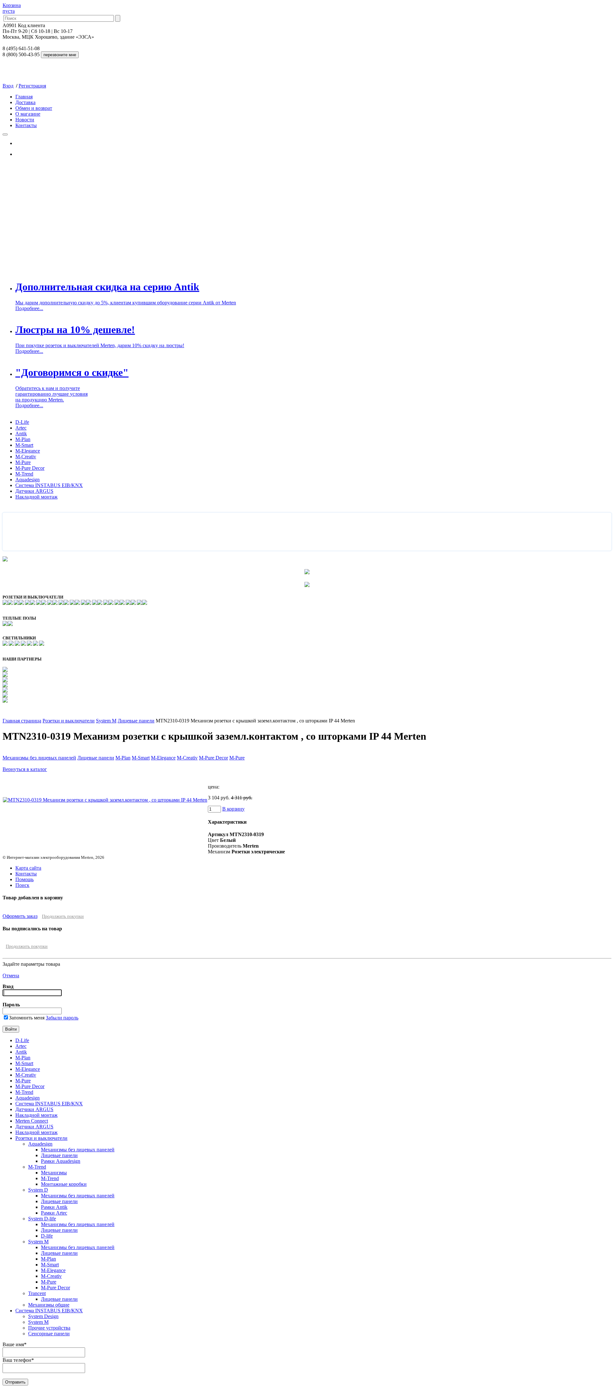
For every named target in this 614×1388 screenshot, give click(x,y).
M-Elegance (27, 451)
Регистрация (32, 85)
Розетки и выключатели (69, 720)
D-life (47, 1236)
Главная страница (22, 720)
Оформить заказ (20, 916)
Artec (21, 428)
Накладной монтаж (36, 497)
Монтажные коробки (64, 1184)
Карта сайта (28, 868)
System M (106, 720)
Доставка (25, 102)
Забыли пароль (62, 1017)
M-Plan (22, 439)
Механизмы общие (48, 1305)
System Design (43, 1316)
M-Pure (23, 462)
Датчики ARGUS (34, 491)
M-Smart (24, 445)
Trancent (37, 1293)
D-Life (22, 422)
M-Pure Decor (29, 468)
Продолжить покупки (63, 916)
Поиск (22, 885)
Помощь (24, 879)
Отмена (11, 975)
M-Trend (24, 474)
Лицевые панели (136, 720)
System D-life (42, 1218)
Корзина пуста (12, 8)
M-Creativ (25, 456)
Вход (8, 85)
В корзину (233, 809)
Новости (24, 119)
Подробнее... (29, 308)
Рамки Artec (54, 1213)
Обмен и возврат (33, 108)
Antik (21, 433)
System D (38, 1190)
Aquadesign (27, 479)
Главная (24, 96)
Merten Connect (31, 1121)
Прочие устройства (49, 1328)
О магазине (27, 114)
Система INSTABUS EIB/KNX (49, 485)
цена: (213, 786)
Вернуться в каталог (25, 769)
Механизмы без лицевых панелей (39, 757)
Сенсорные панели (49, 1333)
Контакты (26, 125)
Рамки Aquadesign (60, 1161)
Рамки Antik (54, 1207)
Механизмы (54, 1172)
